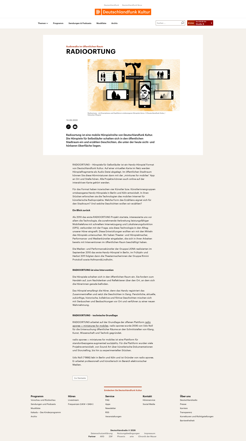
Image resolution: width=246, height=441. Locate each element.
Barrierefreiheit (187, 420)
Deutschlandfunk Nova (132, 5)
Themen (42, 23)
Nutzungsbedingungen (128, 433)
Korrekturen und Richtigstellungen (196, 416)
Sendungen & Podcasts (80, 23)
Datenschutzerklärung (101, 433)
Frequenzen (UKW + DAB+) (80, 404)
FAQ (107, 400)
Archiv (114, 23)
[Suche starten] (182, 23)
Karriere (184, 408)
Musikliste (101, 23)
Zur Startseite (80, 378)
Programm (58, 23)
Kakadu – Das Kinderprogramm (46, 412)
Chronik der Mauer (147, 436)
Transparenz (186, 412)
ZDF (111, 436)
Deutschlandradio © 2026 (123, 430)
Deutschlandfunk (111, 5)
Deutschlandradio (188, 400)
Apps (107, 404)
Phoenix (121, 436)
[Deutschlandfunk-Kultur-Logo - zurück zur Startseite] (123, 12)
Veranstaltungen (113, 416)
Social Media (149, 404)
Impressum (149, 433)
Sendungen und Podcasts (43, 404)
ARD (102, 436)
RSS (107, 412)
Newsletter (110, 408)
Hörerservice (149, 400)
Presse (183, 404)
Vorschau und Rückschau (43, 400)
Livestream (73, 400)
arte (132, 436)
